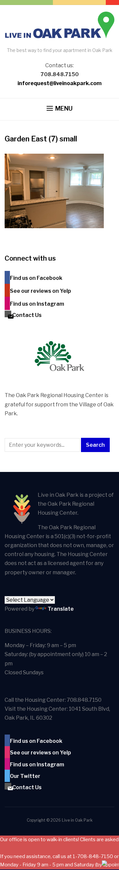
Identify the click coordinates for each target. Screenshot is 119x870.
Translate (61, 609)
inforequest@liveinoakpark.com (59, 83)
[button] (60, 109)
